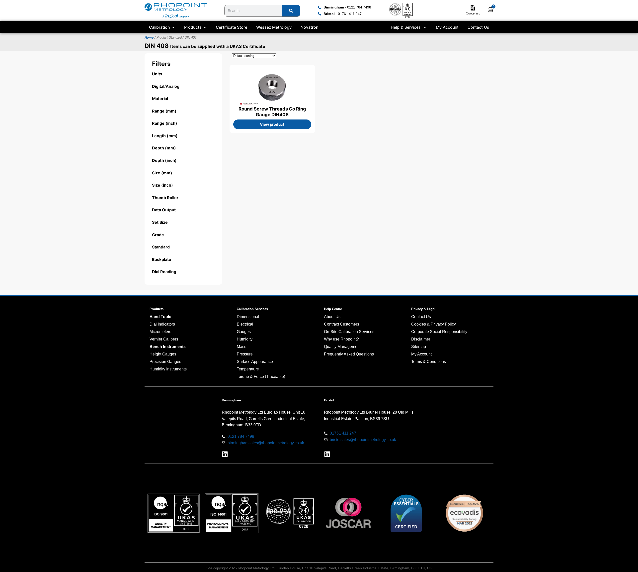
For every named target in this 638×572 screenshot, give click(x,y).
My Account (447, 27)
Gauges (244, 332)
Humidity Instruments (168, 369)
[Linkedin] (225, 454)
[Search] (291, 10)
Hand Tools (160, 317)
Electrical (245, 324)
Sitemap (418, 346)
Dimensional (248, 317)
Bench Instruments (168, 346)
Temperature (248, 369)
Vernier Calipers (164, 339)
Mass (241, 346)
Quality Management (342, 346)
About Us (332, 317)
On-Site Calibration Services (349, 332)
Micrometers (160, 332)
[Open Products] (205, 27)
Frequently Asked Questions (349, 354)
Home (149, 37)
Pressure (245, 354)
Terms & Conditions (428, 361)
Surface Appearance (255, 361)
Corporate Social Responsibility (439, 332)
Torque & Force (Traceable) (261, 376)
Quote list (473, 13)
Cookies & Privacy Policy (433, 324)
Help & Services (405, 27)
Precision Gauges (165, 361)
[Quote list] (473, 7)
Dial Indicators (162, 324)
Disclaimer (420, 339)
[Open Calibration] (173, 27)
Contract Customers (341, 324)
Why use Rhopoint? (341, 339)
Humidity (244, 339)
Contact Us (478, 27)
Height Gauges (163, 354)
